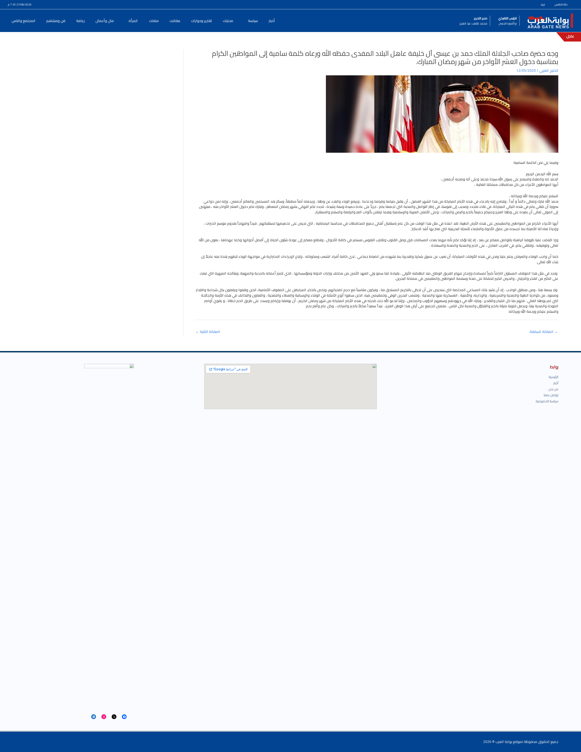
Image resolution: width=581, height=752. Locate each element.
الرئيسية (553, 377)
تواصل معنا (551, 395)
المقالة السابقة (544, 331)
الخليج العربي (548, 70)
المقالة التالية (207, 331)
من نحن (553, 389)
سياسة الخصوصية (547, 401)
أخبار (555, 383)
